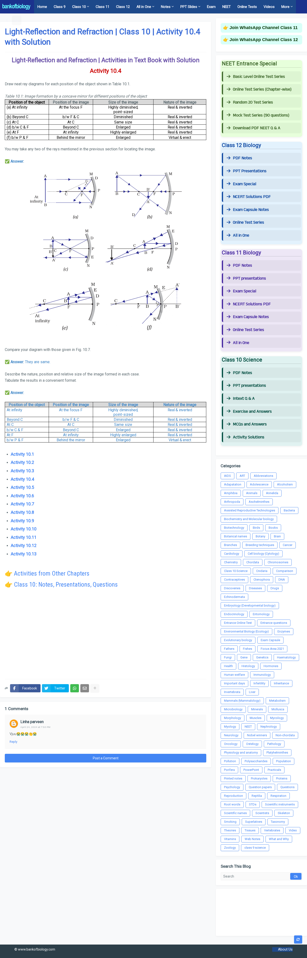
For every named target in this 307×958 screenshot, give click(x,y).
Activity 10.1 (22, 454)
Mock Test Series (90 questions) (261, 115)
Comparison (284, 571)
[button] (7, 20)
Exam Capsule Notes (251, 209)
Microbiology (233, 709)
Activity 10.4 (22, 479)
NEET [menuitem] (226, 7)
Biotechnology (234, 527)
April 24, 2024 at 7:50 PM (35, 727)
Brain (277, 536)
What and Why (279, 839)
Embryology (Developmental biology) (250, 605)
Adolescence (259, 484)
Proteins (281, 778)
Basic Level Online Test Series (259, 76)
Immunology (262, 674)
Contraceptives (234, 579)
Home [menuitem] (42, 7)
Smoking (230, 821)
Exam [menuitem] (211, 7)
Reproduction (233, 796)
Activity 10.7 (22, 503)
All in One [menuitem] (143, 7)
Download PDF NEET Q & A (256, 128)
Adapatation (232, 484)
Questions (287, 787)
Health (228, 666)
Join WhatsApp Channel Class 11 (264, 27)
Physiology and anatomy (241, 752)
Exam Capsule (270, 640)
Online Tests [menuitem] (247, 7)
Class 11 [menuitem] (102, 7)
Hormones (271, 666)
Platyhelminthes (277, 752)
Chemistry (231, 562)
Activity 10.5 (22, 487)
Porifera (229, 770)
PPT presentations (249, 278)
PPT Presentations (249, 171)
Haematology (286, 657)
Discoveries (232, 588)
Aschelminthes (259, 502)
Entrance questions (273, 623)
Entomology (261, 614)
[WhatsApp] (74, 688)
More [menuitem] (285, 7)
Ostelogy (252, 744)
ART (242, 476)
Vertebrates (272, 830)
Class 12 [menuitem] (123, 7)
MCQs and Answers (250, 424)
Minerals (257, 709)
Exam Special (244, 184)
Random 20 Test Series (253, 102)
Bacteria (289, 510)
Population (283, 761)
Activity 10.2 (22, 462)
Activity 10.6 (22, 495)
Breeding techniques (260, 545)
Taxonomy (278, 821)
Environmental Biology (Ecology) (246, 631)
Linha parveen (32, 721)
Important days (234, 683)
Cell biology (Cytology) (263, 553)
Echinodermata (234, 597)
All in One (241, 235)
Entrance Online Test (238, 623)
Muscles (255, 718)
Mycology (277, 718)
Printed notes (233, 778)
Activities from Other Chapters (51, 573)
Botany (260, 536)
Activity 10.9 (22, 520)
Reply (13, 741)
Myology (230, 726)
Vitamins (230, 839)
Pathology (274, 744)
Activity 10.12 (23, 545)
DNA (281, 579)
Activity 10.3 (22, 470)
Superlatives (253, 821)
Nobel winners (257, 735)
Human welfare (234, 674)
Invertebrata (232, 692)
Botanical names (235, 536)
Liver (252, 692)
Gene (244, 657)
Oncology (230, 744)
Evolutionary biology (238, 640)
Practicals (274, 770)
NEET (248, 726)
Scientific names (235, 813)
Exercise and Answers (252, 411)
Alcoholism (285, 484)
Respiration (278, 796)
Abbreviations (263, 476)
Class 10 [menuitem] (79, 7)
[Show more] (94, 688)
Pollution (230, 761)
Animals (251, 493)
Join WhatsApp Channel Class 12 (264, 39)
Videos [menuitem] (269, 7)
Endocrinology (234, 614)
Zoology (230, 847)
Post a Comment (105, 758)
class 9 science (255, 847)
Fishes (247, 649)
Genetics (262, 657)
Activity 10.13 (23, 553)
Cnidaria (261, 571)
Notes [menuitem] (166, 7)
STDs (252, 804)
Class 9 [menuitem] (59, 7)
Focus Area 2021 (272, 649)
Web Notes (252, 839)
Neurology (231, 735)
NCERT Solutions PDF (252, 196)
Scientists (262, 813)
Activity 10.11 (23, 537)
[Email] (84, 688)
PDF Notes (242, 158)
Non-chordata (285, 735)
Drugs (275, 588)
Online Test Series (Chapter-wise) (262, 89)
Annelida (272, 493)
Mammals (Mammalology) (242, 700)
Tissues (250, 830)
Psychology (232, 787)
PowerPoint (251, 770)
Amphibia (230, 493)
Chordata (252, 562)
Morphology (232, 718)
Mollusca (278, 709)
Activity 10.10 (23, 528)
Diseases (255, 588)
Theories (230, 830)
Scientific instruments (280, 804)
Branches (230, 545)
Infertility (259, 683)
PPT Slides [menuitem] (188, 7)
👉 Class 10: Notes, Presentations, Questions (61, 584)
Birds (256, 527)
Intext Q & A (244, 398)
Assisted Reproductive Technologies (249, 510)
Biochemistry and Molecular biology (249, 519)
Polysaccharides (256, 761)
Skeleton (284, 813)
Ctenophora (262, 579)
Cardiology (231, 553)
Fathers (229, 649)
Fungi (228, 657)
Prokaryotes (259, 778)
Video (293, 830)
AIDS (227, 476)
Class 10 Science (236, 571)
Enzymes (283, 631)
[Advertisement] (105, 637)
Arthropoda (232, 502)
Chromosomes (278, 562)
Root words (232, 804)
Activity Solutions (248, 437)
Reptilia (257, 796)
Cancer (287, 545)
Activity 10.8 (22, 512)
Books (273, 527)
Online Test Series (248, 222)
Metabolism (277, 700)
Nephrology (268, 726)
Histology (248, 666)
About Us (285, 949)
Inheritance (281, 683)
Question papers (260, 787)
